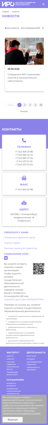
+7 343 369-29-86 (24, 151)
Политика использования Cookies (21, 413)
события (10, 359)
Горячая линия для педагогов (20, 248)
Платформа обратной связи (19, 237)
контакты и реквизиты (11, 384)
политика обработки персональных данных (13, 365)
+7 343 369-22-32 (24, 155)
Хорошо (13, 419)
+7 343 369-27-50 (24, 158)
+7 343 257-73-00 (24, 164)
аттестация (31, 356)
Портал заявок (12, 243)
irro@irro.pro (24, 220)
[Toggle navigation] (43, 4)
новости (10, 356)
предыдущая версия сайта (12, 373)
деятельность (34, 352)
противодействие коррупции (34, 363)
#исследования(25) (30, 28)
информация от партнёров (33, 368)
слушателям (14, 380)
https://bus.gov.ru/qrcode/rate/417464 (23, 299)
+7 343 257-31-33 (24, 161)
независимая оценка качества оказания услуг (14, 391)
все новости (13, 28)
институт (13, 352)
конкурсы (31, 359)
